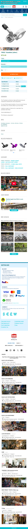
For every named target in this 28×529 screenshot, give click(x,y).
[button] (25, 1)
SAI (9, 473)
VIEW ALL (14, 254)
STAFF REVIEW (18, 345)
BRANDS (2, 166)
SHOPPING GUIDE (19, 321)
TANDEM (5, 473)
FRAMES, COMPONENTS (5, 160)
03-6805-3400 (19, 382)
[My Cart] (26, 6)
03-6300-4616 (18, 437)
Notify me (23, 86)
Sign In (23, 6)
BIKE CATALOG (8, 345)
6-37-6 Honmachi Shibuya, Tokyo (8, 493)
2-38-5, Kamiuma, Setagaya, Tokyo (9, 382)
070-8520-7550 (18, 455)
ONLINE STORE (11, 343)
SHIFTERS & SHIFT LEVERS (12, 162)
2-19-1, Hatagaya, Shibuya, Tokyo (8, 437)
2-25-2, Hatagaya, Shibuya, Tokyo (8, 455)
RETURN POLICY (6, 323)
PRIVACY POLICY (19, 323)
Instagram (4, 362)
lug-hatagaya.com (5, 435)
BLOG (18, 343)
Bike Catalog (13, 362)
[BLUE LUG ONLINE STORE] (14, 7)
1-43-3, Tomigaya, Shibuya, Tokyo (8, 400)
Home (2, 17)
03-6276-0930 (18, 493)
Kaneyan (9, 200)
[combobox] (12, 15)
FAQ (16, 325)
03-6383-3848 (19, 475)
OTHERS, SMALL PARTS (16, 164)
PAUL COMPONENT (9, 166)
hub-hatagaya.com (5, 454)
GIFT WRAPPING (6, 325)
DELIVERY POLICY (6, 321)
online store (4, 510)
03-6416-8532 (18, 400)
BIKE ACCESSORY (19, 168)
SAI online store (15, 473)
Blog (8, 362)
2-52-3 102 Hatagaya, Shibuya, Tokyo (9, 475)
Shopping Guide (16, 303)
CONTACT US (5, 327)
